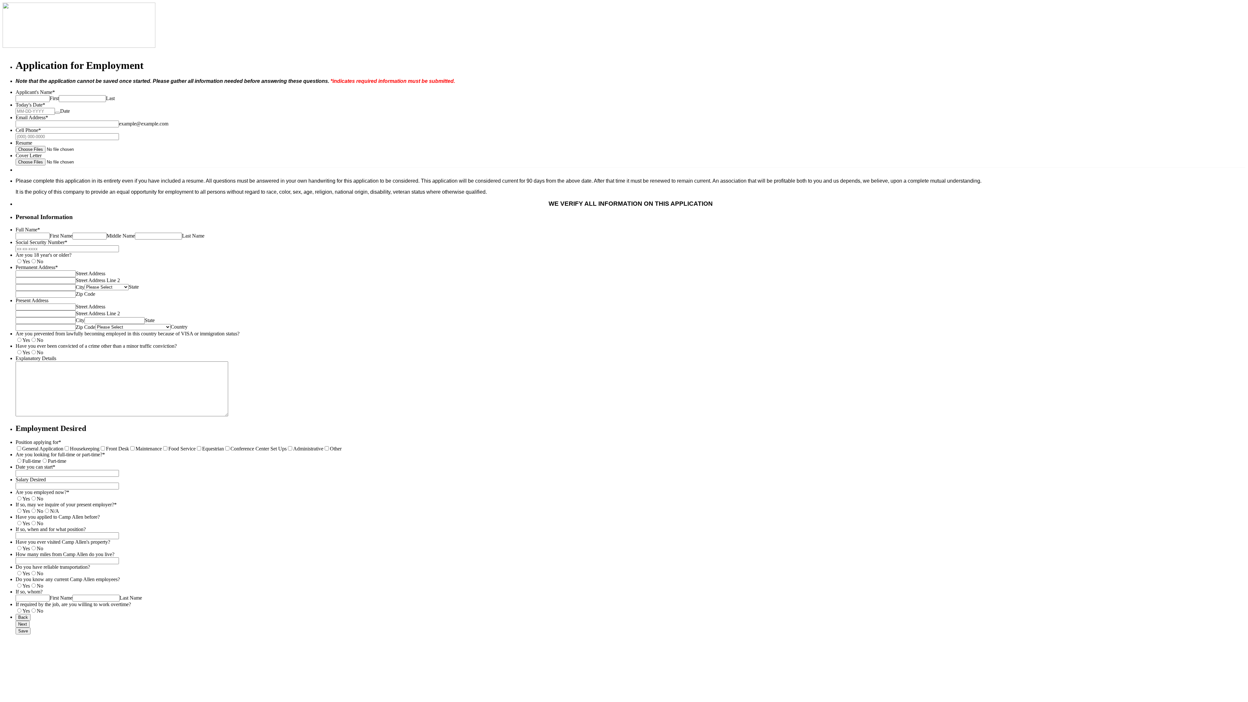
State (134, 287)
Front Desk (117, 448)
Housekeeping (84, 448)
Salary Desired (31, 479)
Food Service (182, 448)
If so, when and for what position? (51, 529)
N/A (54, 511)
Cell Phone (28, 130)
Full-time (31, 461)
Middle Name (121, 236)
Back (23, 617)
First (54, 98)
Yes (26, 261)
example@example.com (143, 123)
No (40, 261)
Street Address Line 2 (98, 280)
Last (110, 98)
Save (23, 631)
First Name (61, 236)
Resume (24, 143)
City (80, 287)
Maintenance (149, 448)
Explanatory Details (36, 358)
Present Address (32, 300)
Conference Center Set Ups (258, 448)
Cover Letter (29, 155)
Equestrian (213, 448)
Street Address (90, 273)
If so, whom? (29, 591)
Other (336, 448)
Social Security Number (41, 242)
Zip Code (85, 294)
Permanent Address (37, 267)
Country (179, 327)
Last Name (193, 236)
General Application (42, 448)
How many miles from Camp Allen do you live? (65, 554)
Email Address (32, 117)
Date (65, 111)
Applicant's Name (35, 92)
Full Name (28, 229)
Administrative (308, 448)
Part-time (57, 461)
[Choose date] (57, 113)
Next (22, 624)
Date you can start (35, 467)
